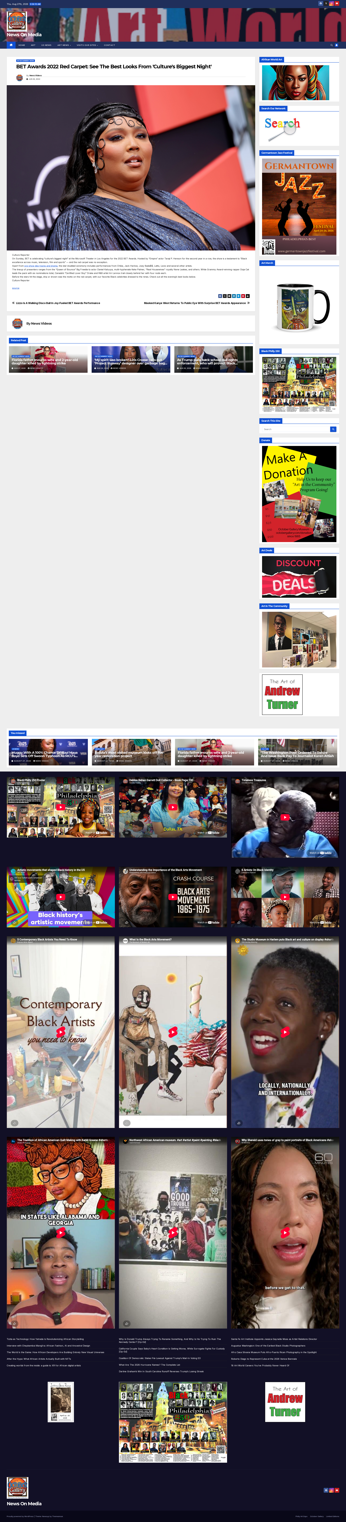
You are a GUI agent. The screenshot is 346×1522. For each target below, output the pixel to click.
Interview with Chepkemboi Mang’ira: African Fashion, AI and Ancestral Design (48, 1345)
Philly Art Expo (301, 1516)
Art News (63, 45)
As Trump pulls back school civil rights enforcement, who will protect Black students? (207, 363)
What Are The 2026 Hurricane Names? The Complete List (149, 1364)
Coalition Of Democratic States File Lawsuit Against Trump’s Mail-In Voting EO (160, 1358)
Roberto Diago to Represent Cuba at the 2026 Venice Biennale (264, 1359)
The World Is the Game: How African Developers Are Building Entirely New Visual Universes (55, 1352)
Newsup (45, 1516)
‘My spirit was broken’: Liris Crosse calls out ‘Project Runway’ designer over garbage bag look (129, 363)
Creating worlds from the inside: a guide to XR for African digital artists (44, 1365)
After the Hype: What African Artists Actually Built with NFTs (39, 1359)
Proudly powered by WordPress (20, 1516)
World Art (99, 749)
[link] (40, 265)
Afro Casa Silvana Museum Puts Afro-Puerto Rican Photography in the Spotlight (274, 1352)
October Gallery (317, 1516)
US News (46, 45)
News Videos (35, 75)
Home (22, 45)
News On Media (24, 34)
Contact (109, 45)
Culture (265, 749)
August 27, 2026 (22, 761)
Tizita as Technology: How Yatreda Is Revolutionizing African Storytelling (45, 1339)
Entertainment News (25, 60)
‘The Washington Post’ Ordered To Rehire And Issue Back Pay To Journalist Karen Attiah (297, 754)
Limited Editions (332, 1516)
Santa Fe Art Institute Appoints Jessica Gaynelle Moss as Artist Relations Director (274, 1339)
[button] (332, 45)
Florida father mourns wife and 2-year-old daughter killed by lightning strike (45, 361)
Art (33, 45)
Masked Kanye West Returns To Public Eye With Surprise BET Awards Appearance (195, 303)
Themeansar (57, 1516)
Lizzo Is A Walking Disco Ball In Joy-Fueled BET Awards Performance (58, 303)
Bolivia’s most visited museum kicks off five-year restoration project (129, 754)
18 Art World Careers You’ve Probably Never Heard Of (260, 1365)
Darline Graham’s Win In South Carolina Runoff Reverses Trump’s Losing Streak (161, 1371)
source (15, 288)
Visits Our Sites (87, 45)
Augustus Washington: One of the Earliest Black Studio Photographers (268, 1345)
